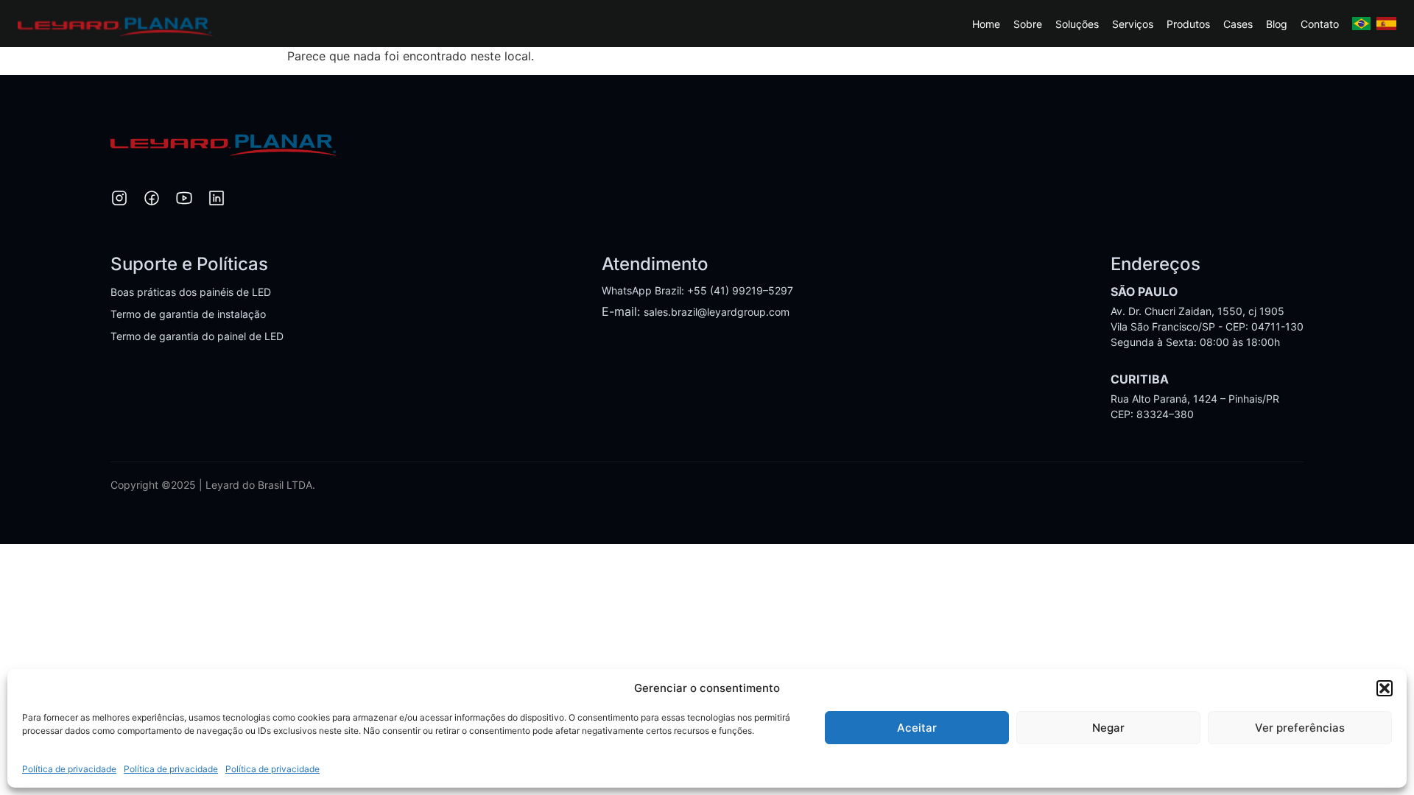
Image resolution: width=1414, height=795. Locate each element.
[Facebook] (152, 200)
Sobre (1027, 24)
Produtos (1188, 24)
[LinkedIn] (216, 200)
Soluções (1077, 24)
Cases (1238, 24)
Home (986, 24)
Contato (1320, 24)
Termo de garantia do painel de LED (197, 336)
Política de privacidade (69, 768)
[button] (1384, 688)
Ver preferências (1300, 728)
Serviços (1132, 24)
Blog (1276, 24)
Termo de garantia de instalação (188, 314)
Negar (1108, 728)
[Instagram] (119, 200)
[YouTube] (184, 200)
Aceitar (917, 728)
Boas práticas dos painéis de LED (190, 292)
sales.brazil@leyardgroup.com (716, 311)
